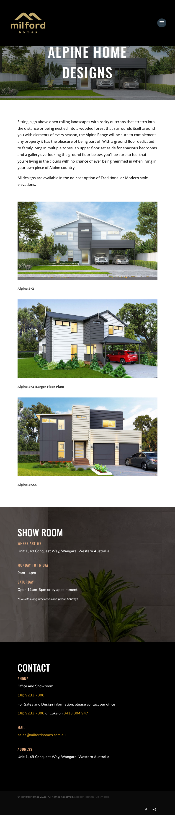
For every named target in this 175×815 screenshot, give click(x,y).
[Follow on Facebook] (146, 809)
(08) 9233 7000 (31, 695)
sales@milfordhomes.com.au (42, 734)
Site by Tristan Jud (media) (92, 797)
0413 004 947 (76, 713)
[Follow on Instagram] (154, 809)
